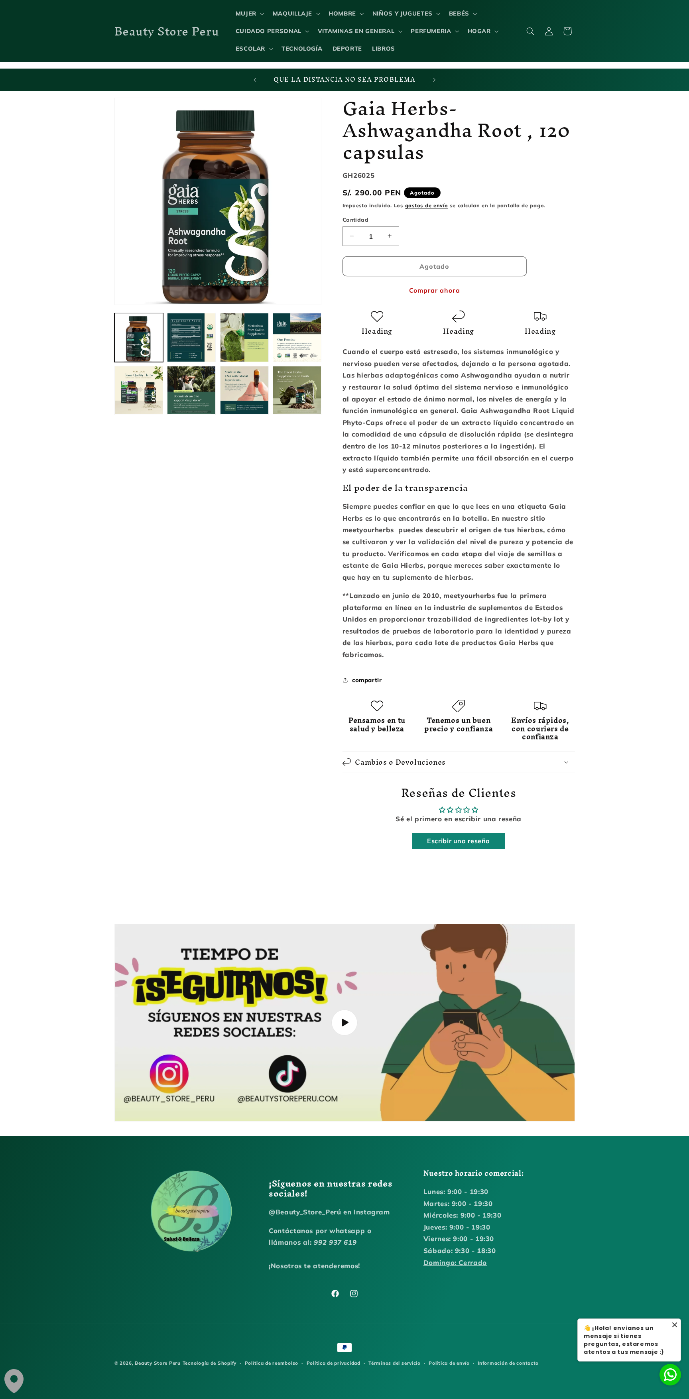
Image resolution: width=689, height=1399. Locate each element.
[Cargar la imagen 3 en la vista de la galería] (244, 337)
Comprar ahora (434, 290)
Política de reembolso (271, 1363)
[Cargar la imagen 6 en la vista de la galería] (191, 390)
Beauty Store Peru (158, 1363)
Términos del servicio (394, 1363)
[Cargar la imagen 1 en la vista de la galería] (138, 337)
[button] (249, 13)
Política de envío (449, 1363)
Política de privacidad (333, 1363)
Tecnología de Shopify (209, 1363)
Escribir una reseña (458, 841)
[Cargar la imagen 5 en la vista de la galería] (138, 390)
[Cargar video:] (345, 1022)
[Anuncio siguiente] (434, 80)
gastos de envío (426, 205)
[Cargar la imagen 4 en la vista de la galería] (297, 337)
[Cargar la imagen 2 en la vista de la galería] (191, 337)
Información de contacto (508, 1363)
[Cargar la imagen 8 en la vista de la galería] (297, 390)
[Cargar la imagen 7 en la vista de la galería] (244, 390)
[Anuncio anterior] (255, 80)
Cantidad (355, 219)
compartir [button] (367, 679)
